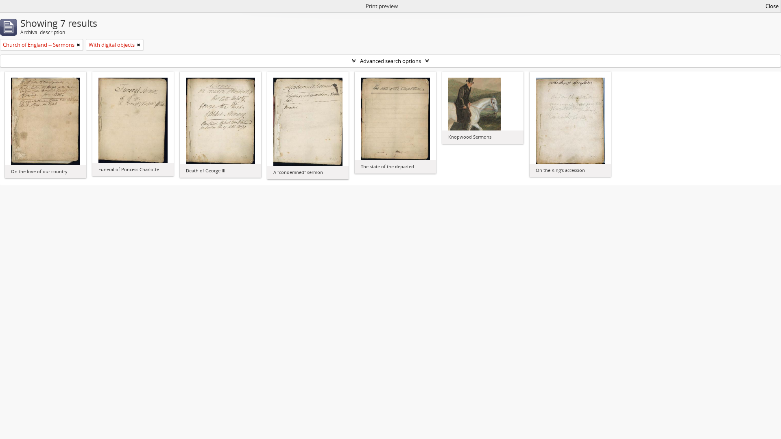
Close (772, 6)
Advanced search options (390, 61)
